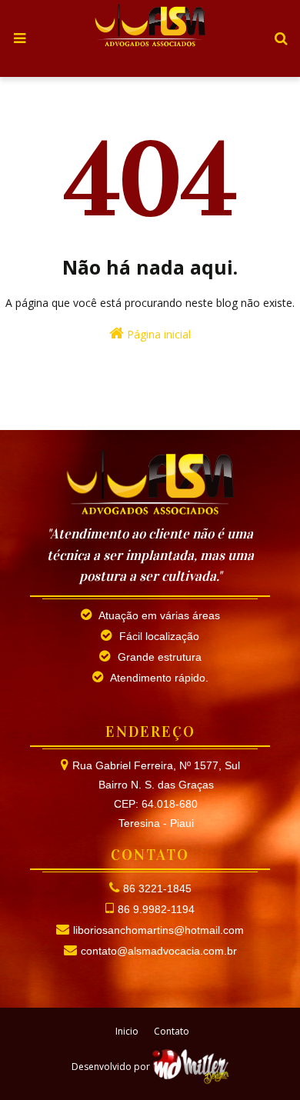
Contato (171, 1031)
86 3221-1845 (157, 888)
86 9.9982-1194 (156, 909)
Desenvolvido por (112, 1066)
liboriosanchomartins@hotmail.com (158, 930)
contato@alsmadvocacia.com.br (159, 951)
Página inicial (157, 334)
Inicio (126, 1031)
